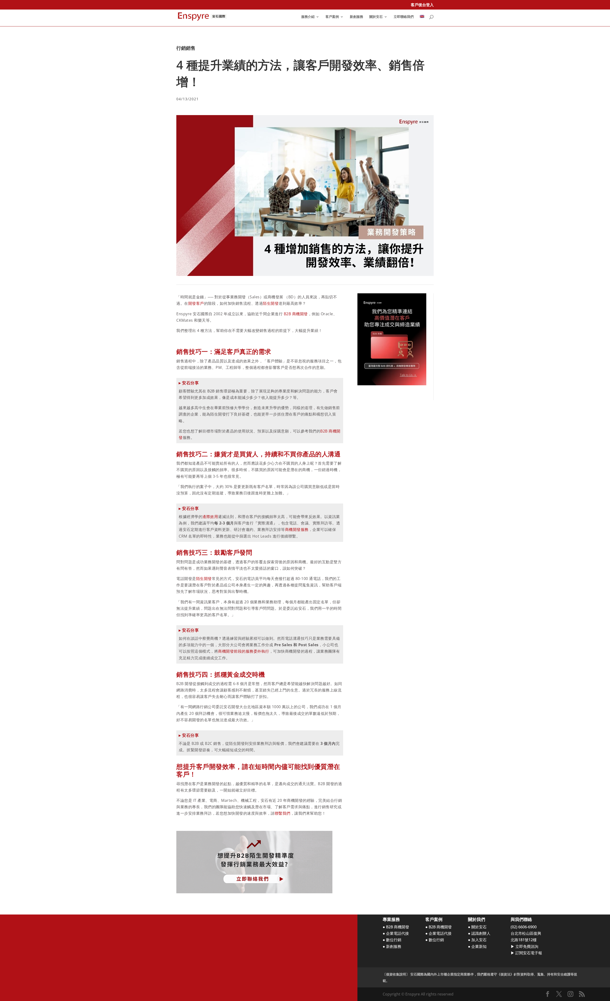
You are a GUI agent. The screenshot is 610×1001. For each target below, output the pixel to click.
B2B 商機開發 (296, 313)
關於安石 (376, 17)
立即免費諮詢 (526, 946)
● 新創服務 (392, 946)
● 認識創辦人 (479, 933)
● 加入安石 (477, 939)
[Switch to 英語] (422, 20)
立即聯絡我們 (404, 17)
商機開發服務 (297, 529)
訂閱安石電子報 (528, 952)
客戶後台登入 (422, 5)
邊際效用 (210, 516)
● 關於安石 (477, 927)
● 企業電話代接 (396, 933)
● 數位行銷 (392, 939)
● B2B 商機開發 (396, 927)
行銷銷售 (185, 48)
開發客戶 (196, 303)
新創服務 (356, 17)
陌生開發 (271, 303)
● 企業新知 (477, 946)
